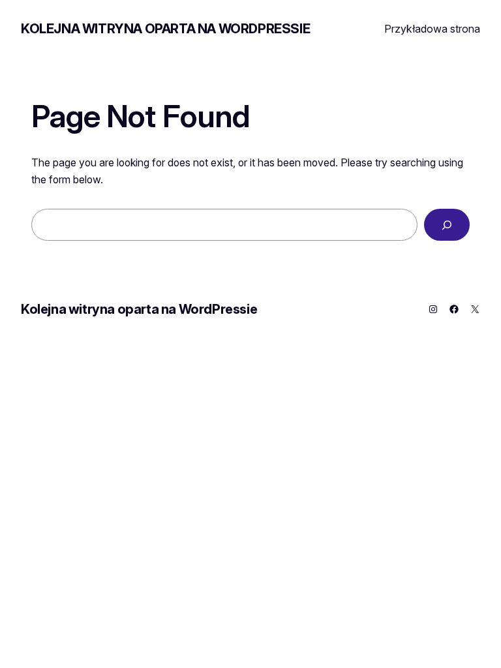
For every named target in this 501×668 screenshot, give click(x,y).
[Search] (447, 225)
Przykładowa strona (432, 28)
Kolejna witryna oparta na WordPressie (165, 29)
